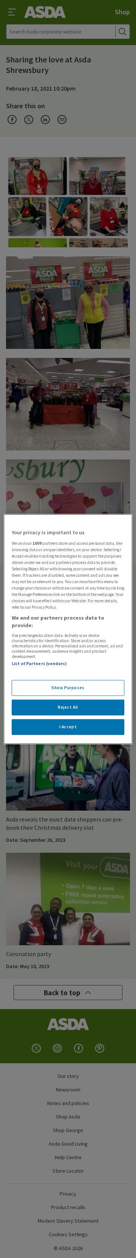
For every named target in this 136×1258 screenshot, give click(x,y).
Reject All (68, 706)
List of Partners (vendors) (39, 663)
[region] (68, 629)
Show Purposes (67, 687)
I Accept (68, 726)
